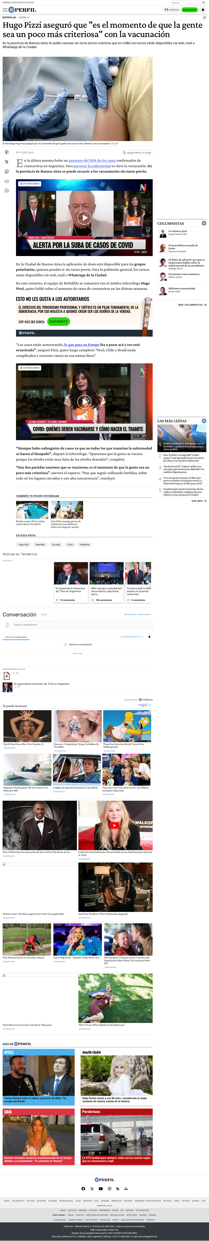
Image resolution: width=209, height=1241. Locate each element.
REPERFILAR (9, 17)
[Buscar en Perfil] (203, 2)
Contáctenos (91, 1220)
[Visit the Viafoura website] (146, 699)
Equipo (116, 1220)
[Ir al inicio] (22, 10)
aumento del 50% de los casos (92, 160)
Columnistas (170, 223)
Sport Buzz (131, 1215)
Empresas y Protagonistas (148, 1201)
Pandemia (84, 544)
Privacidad (105, 1220)
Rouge (115, 1210)
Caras (176, 1201)
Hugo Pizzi (23, 544)
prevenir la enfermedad (92, 166)
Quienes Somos (75, 1220)
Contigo (80, 1215)
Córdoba (105, 1201)
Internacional (66, 1201)
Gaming (195, 1201)
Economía (41, 1201)
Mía (122, 1210)
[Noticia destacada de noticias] (39, 1053)
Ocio (96, 1201)
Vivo (203, 1201)
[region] (78, 657)
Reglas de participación (132, 1220)
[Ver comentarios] (203, 18)
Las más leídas (171, 421)
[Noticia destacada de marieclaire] (117, 1053)
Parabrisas (104, 1210)
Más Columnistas (190, 305)
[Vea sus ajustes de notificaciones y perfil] (203, 10)
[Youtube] (101, 1189)
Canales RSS (60, 1220)
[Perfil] (22, 1044)
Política (31, 1201)
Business (128, 1201)
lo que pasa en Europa (81, 344)
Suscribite (189, 10)
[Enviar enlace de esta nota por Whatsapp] (7, 171)
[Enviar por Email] (7, 181)
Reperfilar (40, 544)
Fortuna (93, 1210)
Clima (78, 1201)
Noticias (167, 1201)
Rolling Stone (117, 1215)
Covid (70, 544)
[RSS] (117, 1189)
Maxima (152, 1215)
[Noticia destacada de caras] (39, 1112)
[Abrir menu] (5, 10)
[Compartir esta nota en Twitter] (7, 162)
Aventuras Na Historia (97, 1215)
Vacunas (56, 544)
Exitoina (186, 1201)
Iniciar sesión (130, 614)
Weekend (83, 1210)
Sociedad (52, 1201)
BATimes (130, 1210)
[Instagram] (109, 1189)
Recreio (143, 1215)
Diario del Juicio (104, 1206)
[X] (92, 1189)
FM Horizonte (142, 1210)
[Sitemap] (126, 1189)
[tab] (16, 637)
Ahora (7, 1201)
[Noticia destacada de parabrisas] (117, 1112)
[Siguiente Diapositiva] (150, 585)
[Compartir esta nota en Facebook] (7, 152)
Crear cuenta (144, 614)
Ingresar (174, 10)
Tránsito (150, 1220)
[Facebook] (83, 1189)
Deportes (87, 1201)
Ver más (197, 501)
